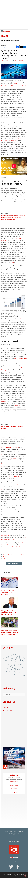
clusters (3, 401)
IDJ (2, 40)
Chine (17, 123)
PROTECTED (15, 857)
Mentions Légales (14, 875)
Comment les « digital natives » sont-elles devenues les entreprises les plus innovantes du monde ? (13, 217)
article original (15, 547)
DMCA (11, 857)
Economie (17, 555)
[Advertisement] (14, 15)
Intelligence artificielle (13, 557)
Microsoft (17, 405)
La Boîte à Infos (8, 710)
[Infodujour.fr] (5, 31)
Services (23, 555)
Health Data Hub (14, 476)
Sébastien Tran (5, 86)
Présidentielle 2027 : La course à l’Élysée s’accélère (8, 592)
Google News (14, 785)
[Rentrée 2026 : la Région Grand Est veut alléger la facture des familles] (9, 622)
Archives (16, 874)
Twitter (15, 788)
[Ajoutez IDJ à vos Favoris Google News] (5, 47)
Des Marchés (15, 40)
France (12, 262)
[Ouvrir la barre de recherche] (22, 31)
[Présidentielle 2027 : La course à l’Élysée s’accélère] (9, 582)
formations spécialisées (12, 447)
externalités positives (20, 358)
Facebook (14, 792)
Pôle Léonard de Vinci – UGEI (18, 86)
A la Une (5, 557)
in (24, 47)
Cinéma (6, 707)
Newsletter (15, 781)
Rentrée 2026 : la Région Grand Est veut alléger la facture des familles (9, 632)
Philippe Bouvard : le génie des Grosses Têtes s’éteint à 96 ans (9, 612)
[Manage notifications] (25, 875)
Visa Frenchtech (12, 458)
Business (7, 40)
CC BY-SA (15, 83)
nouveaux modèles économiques (10, 485)
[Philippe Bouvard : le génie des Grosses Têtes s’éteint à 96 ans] (9, 602)
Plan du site (21, 874)
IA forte (12, 409)
